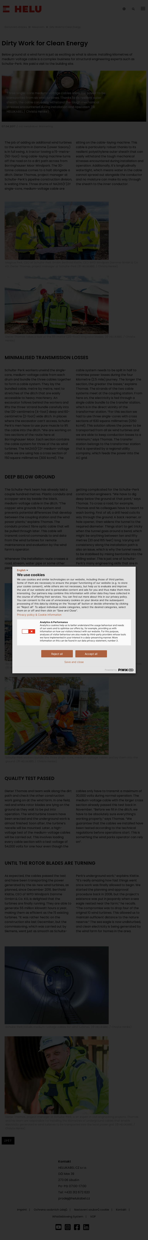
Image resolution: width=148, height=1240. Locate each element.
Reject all (57, 653)
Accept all (91, 653)
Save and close (74, 662)
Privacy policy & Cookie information (39, 614)
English (21, 570)
